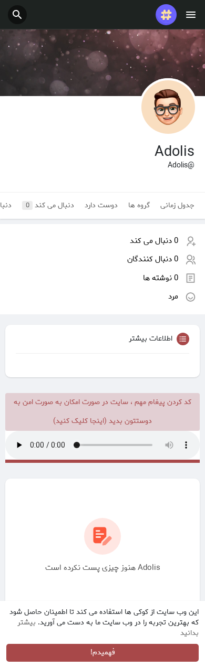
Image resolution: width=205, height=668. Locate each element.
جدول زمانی (177, 205)
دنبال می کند (50, 205)
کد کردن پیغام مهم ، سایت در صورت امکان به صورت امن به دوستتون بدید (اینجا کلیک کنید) (102, 411)
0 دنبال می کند (154, 241)
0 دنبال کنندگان (152, 259)
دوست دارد (101, 205)
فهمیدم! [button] (102, 652)
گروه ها (139, 205)
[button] (17, 14)
